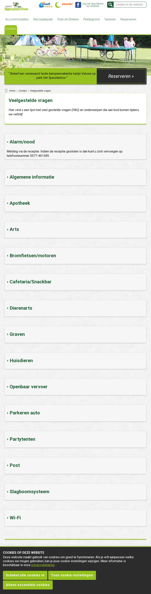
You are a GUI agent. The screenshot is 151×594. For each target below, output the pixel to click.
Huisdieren (21, 360)
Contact (10, 28)
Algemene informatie (32, 177)
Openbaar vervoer (29, 386)
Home (12, 90)
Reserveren (128, 19)
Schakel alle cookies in (25, 575)
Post (15, 465)
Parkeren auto (25, 413)
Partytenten (22, 439)
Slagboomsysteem (29, 491)
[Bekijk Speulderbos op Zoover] (64, 5)
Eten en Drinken (68, 19)
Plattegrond (91, 19)
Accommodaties (17, 19)
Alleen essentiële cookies (28, 585)
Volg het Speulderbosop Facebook (93, 5)
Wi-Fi (15, 518)
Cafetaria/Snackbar (31, 282)
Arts (14, 229)
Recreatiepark (43, 19)
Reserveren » (121, 76)
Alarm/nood (22, 142)
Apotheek (20, 203)
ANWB (46, 5)
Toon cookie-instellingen (72, 575)
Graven (17, 334)
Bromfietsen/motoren (33, 255)
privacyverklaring (42, 565)
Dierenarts (21, 308)
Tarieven (110, 19)
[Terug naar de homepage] (16, 7)
